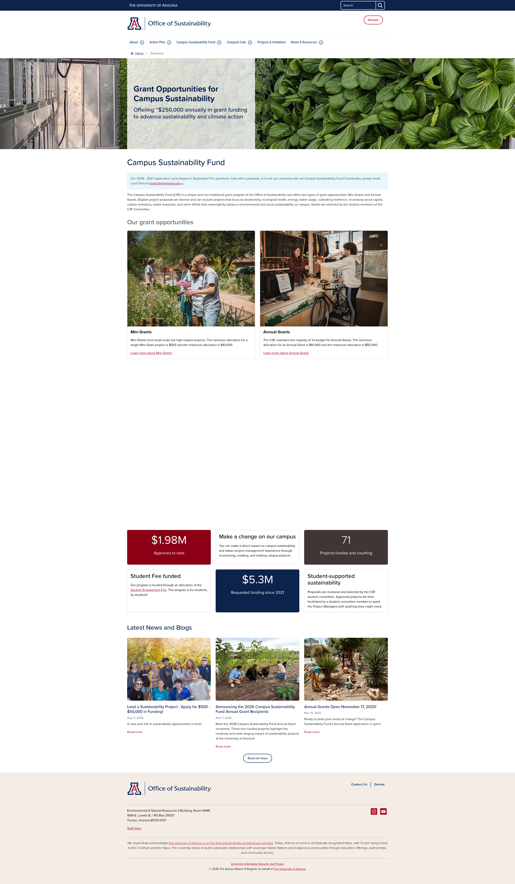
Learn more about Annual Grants (286, 353)
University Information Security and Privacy (257, 864)
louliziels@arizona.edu (165, 183)
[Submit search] (380, 5)
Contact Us (359, 784)
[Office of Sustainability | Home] (169, 23)
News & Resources (304, 42)
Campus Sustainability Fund (196, 42)
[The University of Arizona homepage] (154, 5)
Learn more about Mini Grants (151, 353)
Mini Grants (141, 332)
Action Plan (157, 42)
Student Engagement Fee (149, 590)
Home (139, 53)
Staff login (134, 828)
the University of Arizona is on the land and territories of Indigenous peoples (221, 843)
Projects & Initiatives (272, 42)
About (134, 42)
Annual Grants (276, 332)
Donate (373, 20)
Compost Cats (236, 42)
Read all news (258, 758)
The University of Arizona (289, 869)
